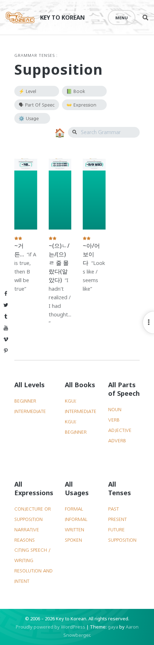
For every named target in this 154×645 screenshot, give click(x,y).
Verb (114, 420)
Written (74, 529)
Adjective (119, 430)
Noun (114, 409)
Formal (74, 509)
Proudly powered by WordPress (50, 627)
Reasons (24, 540)
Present (117, 519)
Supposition (122, 540)
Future (116, 529)
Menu (121, 17)
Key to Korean (62, 17)
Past (113, 509)
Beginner (25, 401)
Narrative (26, 529)
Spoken (73, 540)
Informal (76, 519)
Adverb (117, 440)
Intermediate (30, 411)
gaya (113, 627)
